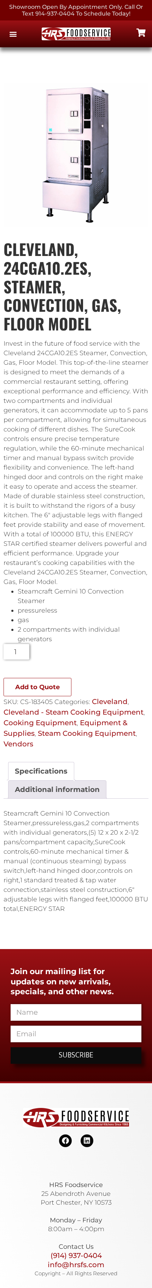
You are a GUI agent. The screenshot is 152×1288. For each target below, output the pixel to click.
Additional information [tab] (57, 789)
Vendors (18, 744)
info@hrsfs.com (76, 1264)
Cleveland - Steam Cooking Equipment (74, 712)
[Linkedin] (87, 1140)
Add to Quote (37, 687)
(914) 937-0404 (76, 1255)
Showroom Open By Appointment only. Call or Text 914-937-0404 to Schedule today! (76, 10)
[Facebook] (65, 1140)
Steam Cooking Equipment (87, 733)
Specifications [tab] (41, 771)
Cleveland (110, 701)
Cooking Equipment (40, 722)
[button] (13, 34)
